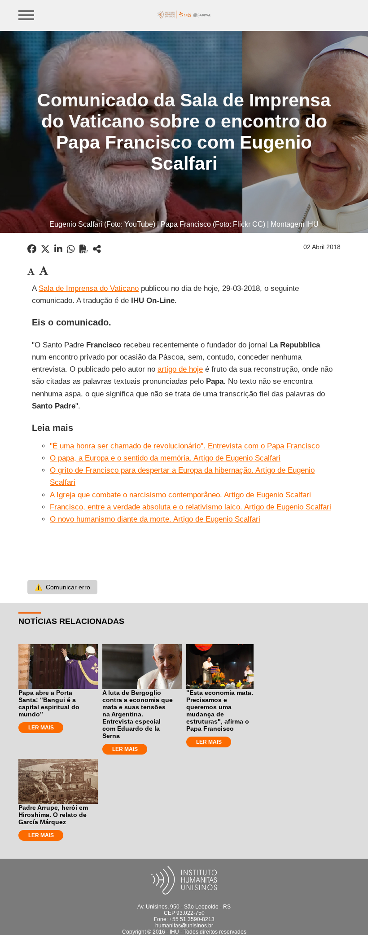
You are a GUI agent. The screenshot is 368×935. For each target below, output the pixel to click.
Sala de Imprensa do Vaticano (89, 288)
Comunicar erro (62, 587)
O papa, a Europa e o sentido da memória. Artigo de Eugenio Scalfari (165, 458)
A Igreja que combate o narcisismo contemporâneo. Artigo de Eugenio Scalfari (180, 495)
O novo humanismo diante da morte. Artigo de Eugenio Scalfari (155, 519)
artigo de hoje (180, 369)
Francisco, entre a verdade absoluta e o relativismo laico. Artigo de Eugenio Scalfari (190, 507)
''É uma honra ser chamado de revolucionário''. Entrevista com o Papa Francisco (185, 446)
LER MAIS (41, 727)
